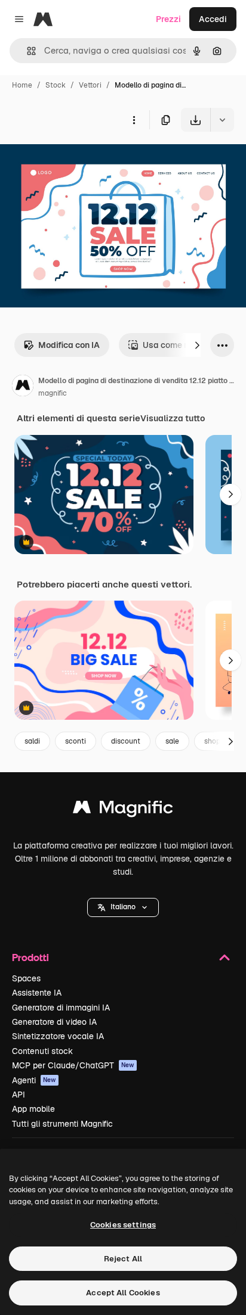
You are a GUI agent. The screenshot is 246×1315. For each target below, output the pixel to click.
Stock (55, 85)
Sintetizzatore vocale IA (58, 1036)
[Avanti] (197, 345)
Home (22, 85)
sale (172, 741)
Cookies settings (123, 1225)
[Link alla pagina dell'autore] (22, 387)
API (18, 1094)
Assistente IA (36, 992)
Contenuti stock (42, 1051)
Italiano (123, 907)
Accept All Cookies (122, 1293)
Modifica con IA (69, 345)
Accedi (213, 19)
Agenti (34, 1080)
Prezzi (168, 19)
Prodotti (30, 957)
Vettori (90, 85)
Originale (79, 159)
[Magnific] (123, 810)
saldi (32, 741)
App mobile (33, 1108)
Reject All (123, 1259)
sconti (75, 741)
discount (125, 741)
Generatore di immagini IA (61, 1007)
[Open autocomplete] (26, 50)
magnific (52, 393)
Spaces (26, 978)
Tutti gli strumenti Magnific (62, 1123)
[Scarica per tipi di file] (222, 120)
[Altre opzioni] (134, 120)
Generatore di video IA (54, 1021)
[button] (123, 907)
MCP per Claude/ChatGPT (73, 1065)
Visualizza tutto (172, 418)
